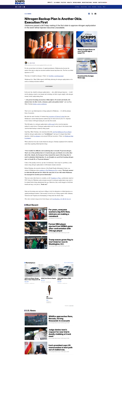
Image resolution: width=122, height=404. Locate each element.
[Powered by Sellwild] (71, 305)
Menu (49, 2)
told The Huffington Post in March (62, 132)
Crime (89, 7)
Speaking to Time (56, 178)
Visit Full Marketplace (68, 262)
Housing (99, 7)
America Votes (84, 7)
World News (77, 2)
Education (94, 7)
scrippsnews (16, 6)
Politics (63, 2)
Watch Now (102, 2)
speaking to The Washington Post (48, 170)
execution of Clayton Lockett (57, 116)
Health (69, 2)
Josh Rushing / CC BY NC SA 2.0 (61, 199)
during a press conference (40, 104)
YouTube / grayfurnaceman (56, 76)
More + (104, 7)
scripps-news (20, 6)
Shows (95, 2)
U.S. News (57, 2)
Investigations (87, 2)
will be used (51, 124)
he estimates (37, 136)
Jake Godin (32, 63)
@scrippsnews (25, 6)
